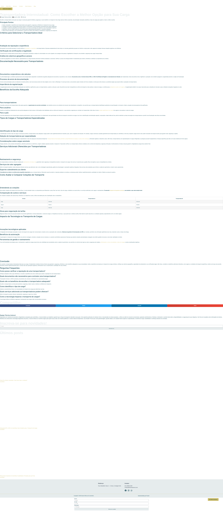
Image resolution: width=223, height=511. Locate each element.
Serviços (15, 6)
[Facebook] (126, 490)
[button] (28, 305)
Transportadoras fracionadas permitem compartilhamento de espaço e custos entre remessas (68, 138)
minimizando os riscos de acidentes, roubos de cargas (113, 242)
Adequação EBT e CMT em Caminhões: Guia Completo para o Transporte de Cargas (18, 428)
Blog (35, 6)
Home (2, 6)
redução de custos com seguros (117, 87)
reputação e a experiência (30, 48)
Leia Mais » (2, 381)
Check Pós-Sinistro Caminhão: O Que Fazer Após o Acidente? (13, 380)
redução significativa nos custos (106, 110)
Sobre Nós (8, 6)
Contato (21, 6)
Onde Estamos (28, 6)
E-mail (75, 501)
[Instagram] (129, 490)
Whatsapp (76, 505)
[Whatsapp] (131, 490)
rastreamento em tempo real (29, 162)
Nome (75, 498)
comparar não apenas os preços (117, 190)
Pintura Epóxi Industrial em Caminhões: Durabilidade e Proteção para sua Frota (17, 475)
